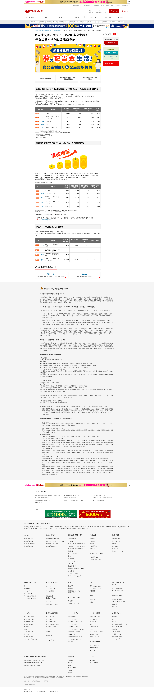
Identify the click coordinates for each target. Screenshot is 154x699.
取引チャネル (72, 641)
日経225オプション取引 (118, 601)
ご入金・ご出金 (28, 624)
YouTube (70, 662)
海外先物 (114, 606)
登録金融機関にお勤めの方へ (42, 500)
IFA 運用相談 (116, 631)
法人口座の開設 (28, 546)
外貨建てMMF (116, 541)
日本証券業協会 (31, 676)
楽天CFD (92, 599)
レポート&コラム (95, 626)
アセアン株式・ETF (95, 559)
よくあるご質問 (94, 645)
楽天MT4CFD (94, 602)
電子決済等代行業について (119, 624)
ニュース (92, 624)
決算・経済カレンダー (96, 631)
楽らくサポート (94, 650)
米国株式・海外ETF (45, 30)
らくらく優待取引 (73, 553)
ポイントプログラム (29, 616)
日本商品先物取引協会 (53, 676)
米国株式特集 (56, 30)
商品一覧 (48, 601)
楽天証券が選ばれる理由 (53, 538)
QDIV (42, 260)
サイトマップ (116, 639)
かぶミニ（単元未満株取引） (76, 543)
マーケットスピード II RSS (75, 621)
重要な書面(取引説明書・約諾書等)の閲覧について (48, 495)
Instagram (71, 660)
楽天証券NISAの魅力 (30, 598)
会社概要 (114, 616)
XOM (42, 194)
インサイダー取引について (100, 495)
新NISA (26, 586)
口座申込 (111, 42)
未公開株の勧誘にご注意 (70, 498)
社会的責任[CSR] (117, 626)
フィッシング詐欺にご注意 (42, 498)
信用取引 (70, 551)
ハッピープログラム (51, 626)
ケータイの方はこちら (74, 639)
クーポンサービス (29, 636)
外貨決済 (26, 626)
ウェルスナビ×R (50, 588)
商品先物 (114, 604)
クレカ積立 (115, 546)
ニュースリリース (117, 619)
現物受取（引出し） (73, 603)
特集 (91, 629)
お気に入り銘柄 (94, 634)
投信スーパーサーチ (117, 551)
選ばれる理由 (116, 538)
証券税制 (26, 634)
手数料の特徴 (72, 538)
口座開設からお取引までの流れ (55, 541)
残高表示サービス (51, 621)
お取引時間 (27, 629)
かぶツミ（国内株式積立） (76, 548)
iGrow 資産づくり (73, 616)
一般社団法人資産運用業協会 (82, 676)
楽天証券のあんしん (51, 546)
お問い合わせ (94, 647)
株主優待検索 (94, 619)
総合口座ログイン (29, 538)
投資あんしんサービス (52, 624)
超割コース (49, 635)
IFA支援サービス (116, 634)
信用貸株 (71, 558)
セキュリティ (116, 621)
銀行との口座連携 (29, 619)
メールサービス (28, 631)
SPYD (42, 250)
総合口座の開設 (28, 541)
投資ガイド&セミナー (52, 543)
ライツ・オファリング (74, 576)
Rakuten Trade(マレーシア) (32, 665)
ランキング (115, 548)
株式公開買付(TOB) (73, 566)
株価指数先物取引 (117, 599)
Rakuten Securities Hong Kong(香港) (34, 660)
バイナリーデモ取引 (117, 590)
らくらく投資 (50, 591)
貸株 (69, 556)
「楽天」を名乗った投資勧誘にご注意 (102, 498)
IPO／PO (70, 563)
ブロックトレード (73, 573)
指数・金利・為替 (95, 616)
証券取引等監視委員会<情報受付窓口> (74, 500)
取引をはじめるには (95, 586)
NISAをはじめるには (30, 596)
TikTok (70, 672)
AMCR (42, 124)
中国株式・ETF (94, 557)
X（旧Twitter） (72, 667)
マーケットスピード (73, 624)
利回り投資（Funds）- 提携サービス (74, 591)
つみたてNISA (28, 591)
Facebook (71, 670)
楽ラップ (48, 586)
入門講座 (92, 591)
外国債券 (70, 588)
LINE (69, 665)
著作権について (39, 502)
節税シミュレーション (52, 604)
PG (42, 197)
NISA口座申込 (111, 52)
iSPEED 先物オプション (75, 636)
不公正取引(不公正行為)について (72, 495)
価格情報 (70, 601)
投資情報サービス (29, 621)
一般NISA (27, 588)
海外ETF (92, 548)
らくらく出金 (50, 619)
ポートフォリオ (94, 636)
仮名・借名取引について (99, 500)
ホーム (36, 30)
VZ (42, 117)
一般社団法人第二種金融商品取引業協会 (67, 676)
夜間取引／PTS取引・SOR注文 (77, 568)
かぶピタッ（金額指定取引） (76, 546)
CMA (42, 121)
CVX (42, 206)
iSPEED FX (71, 634)
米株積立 (92, 543)
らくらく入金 (50, 616)
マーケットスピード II (74, 619)
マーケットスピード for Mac (76, 629)
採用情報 (114, 629)
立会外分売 (71, 571)
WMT (42, 191)
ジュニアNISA (28, 593)
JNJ (42, 202)
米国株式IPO (93, 546)
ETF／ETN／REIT (73, 561)
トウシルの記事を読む (44, 219)
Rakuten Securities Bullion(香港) (33, 662)
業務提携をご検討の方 (118, 636)
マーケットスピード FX (74, 626)
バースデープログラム (30, 639)
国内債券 (70, 586)
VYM (42, 245)
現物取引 (70, 541)
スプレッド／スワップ (96, 588)
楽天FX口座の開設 (29, 543)
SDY (42, 255)
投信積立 (114, 543)
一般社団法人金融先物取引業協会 (41, 676)
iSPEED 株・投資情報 (74, 631)
